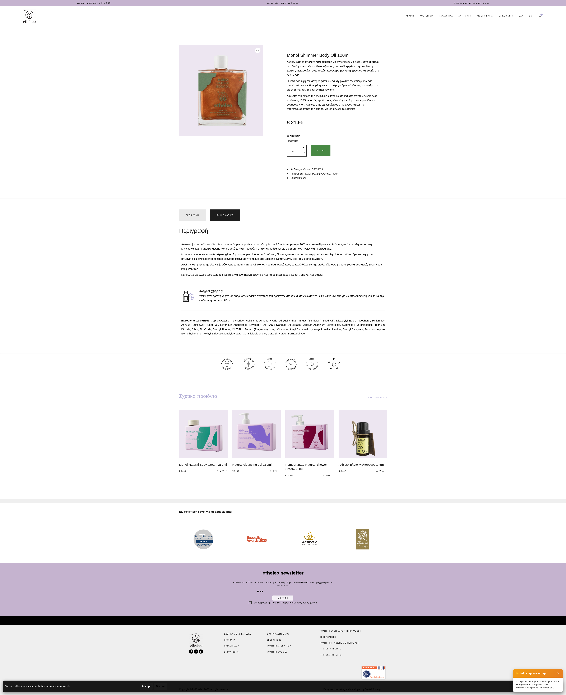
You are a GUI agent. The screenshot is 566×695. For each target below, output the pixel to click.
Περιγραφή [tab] (192, 215)
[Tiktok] (201, 651)
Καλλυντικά (309, 173)
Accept (146, 686)
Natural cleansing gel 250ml (252, 464)
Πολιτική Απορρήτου (282, 602)
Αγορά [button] (221, 471)
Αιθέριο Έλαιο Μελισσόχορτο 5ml (362, 464)
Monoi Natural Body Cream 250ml (203, 464)
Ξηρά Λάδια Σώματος (327, 173)
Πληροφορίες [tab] (225, 215)
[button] (257, 50)
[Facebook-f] (191, 651)
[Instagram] (196, 651)
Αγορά (321, 151)
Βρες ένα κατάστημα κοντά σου (472, 3)
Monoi (302, 178)
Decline (160, 686)
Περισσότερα (376, 398)
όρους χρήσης (309, 602)
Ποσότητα (292, 140)
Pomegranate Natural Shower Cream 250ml (306, 467)
